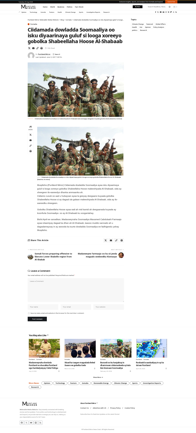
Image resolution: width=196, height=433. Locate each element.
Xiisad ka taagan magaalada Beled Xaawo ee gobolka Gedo (80, 364)
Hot (141, 27)
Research (106, 12)
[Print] (41, 48)
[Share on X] (29, 48)
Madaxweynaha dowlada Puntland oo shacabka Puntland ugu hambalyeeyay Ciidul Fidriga (43, 365)
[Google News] (163, 12)
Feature (51, 12)
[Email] (33, 48)
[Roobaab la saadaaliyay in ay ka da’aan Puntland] (151, 348)
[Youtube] (31, 423)
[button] (171, 1)
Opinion (23, 12)
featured (149, 24)
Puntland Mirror (44, 54)
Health (60, 12)
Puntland (32, 359)
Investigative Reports (93, 12)
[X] (158, 12)
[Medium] (168, 12)
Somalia (43, 12)
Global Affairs (161, 24)
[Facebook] (156, 12)
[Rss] (176, 12)
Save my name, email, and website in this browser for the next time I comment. (57, 313)
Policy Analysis (158, 27)
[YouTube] (160, 12)
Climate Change (70, 12)
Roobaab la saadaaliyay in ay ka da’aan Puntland (150, 364)
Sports (81, 12)
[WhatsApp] (173, 12)
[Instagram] (166, 12)
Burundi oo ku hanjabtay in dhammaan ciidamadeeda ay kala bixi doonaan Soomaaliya (115, 365)
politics (134, 30)
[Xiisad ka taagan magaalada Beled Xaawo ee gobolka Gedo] (80, 348)
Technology (33, 12)
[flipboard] (171, 12)
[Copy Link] (37, 48)
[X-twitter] (26, 423)
